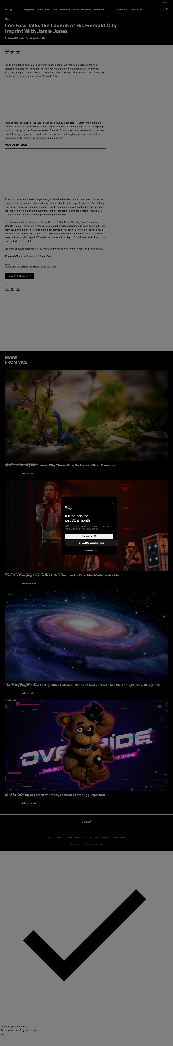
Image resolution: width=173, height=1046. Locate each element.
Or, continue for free (89, 550)
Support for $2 (89, 536)
